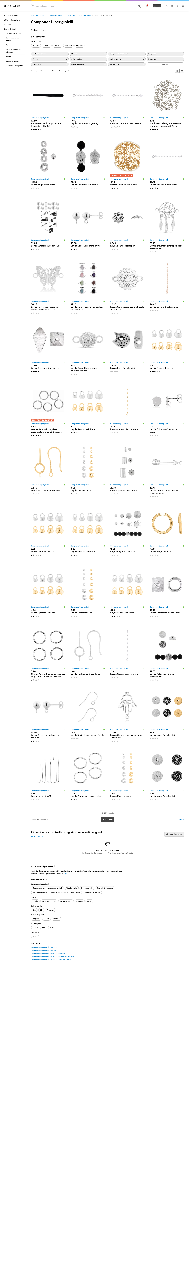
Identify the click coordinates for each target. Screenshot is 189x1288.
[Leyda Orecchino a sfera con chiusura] (48, 717)
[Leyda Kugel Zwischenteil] (127, 534)
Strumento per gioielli (14, 66)
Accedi (157, 6)
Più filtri (165, 64)
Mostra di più (108, 819)
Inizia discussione (175, 834)
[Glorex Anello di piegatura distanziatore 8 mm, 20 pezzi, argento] (48, 411)
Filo (7, 45)
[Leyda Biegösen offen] (167, 534)
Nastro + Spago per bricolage (13, 50)
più (66, 874)
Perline (8, 57)
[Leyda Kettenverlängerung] (88, 105)
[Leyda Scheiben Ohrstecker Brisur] (167, 411)
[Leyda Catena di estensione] (167, 289)
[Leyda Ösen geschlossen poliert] (88, 778)
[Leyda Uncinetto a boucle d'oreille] (88, 717)
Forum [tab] (43, 30)
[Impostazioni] (147, 6)
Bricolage (7, 24)
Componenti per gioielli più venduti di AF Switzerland (51, 959)
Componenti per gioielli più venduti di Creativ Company (52, 956)
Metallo (36, 45)
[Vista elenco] (182, 71)
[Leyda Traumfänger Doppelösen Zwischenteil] (167, 228)
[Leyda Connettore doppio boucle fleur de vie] (127, 289)
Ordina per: (35, 71)
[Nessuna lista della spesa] (177, 6)
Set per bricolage (12, 61)
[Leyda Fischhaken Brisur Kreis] (48, 473)
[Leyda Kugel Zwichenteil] (48, 167)
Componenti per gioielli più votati (44, 950)
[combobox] (44, 71)
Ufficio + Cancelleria (12, 20)
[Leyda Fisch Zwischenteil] (127, 350)
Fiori (46, 45)
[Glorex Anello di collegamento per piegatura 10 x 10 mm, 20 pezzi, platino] (48, 656)
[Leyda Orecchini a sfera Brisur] (88, 228)
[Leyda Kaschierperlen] (88, 473)
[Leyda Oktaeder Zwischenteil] (48, 350)
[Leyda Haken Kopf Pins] (48, 778)
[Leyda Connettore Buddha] (88, 167)
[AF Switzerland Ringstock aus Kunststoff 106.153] (48, 105)
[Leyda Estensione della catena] (127, 105)
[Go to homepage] (12, 6)
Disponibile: (56, 71)
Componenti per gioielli (13, 39)
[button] (64, 118)
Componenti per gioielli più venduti (44, 947)
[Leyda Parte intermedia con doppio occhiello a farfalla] (48, 289)
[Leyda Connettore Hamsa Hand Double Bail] (127, 717)
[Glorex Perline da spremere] (127, 167)
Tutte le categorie (11, 15)
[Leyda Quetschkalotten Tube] (48, 228)
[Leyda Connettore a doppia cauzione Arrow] (167, 473)
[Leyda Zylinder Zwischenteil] (127, 473)
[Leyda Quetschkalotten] (167, 350)
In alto (181, 819)
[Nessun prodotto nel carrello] (183, 6)
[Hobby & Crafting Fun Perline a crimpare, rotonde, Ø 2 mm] (167, 105)
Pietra (57, 45)
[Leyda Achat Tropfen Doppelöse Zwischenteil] (88, 289)
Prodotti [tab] (34, 30)
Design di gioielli (10, 29)
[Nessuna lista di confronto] (172, 6)
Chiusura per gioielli (13, 33)
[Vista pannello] (177, 71)
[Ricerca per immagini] (138, 6)
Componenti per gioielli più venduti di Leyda (48, 953)
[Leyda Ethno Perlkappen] (127, 228)
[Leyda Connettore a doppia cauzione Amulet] (88, 350)
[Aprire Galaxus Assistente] (167, 6)
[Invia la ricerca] (33, 6)
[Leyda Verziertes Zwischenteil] (167, 595)
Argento (68, 45)
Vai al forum (35, 836)
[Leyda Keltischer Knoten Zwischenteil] (167, 656)
